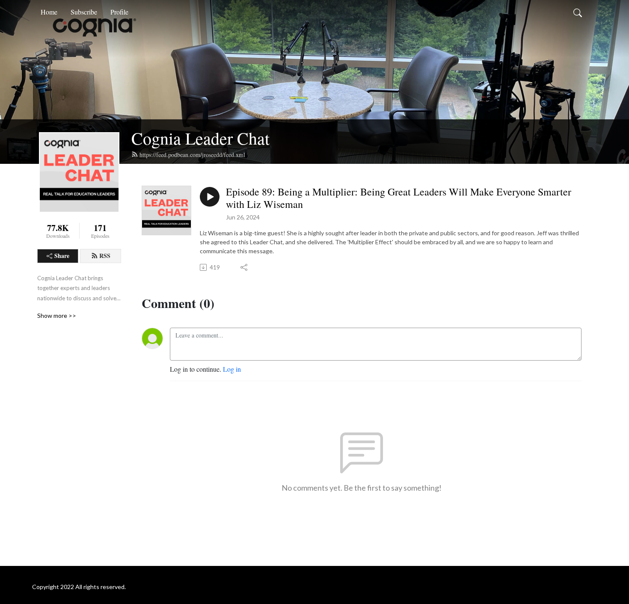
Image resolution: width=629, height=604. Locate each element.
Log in (232, 368)
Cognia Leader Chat (200, 138)
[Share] (244, 267)
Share (61, 255)
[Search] (577, 12)
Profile (119, 11)
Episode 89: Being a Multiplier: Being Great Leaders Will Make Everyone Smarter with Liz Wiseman (398, 198)
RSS (104, 255)
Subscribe (84, 11)
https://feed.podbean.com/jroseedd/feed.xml (192, 155)
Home (49, 11)
